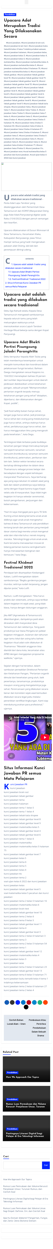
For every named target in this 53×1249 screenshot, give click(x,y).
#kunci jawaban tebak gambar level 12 (21, 81)
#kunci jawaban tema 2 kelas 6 (29, 126)
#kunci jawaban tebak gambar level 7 (20, 97)
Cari (6, 1156)
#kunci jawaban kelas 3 (14, 56)
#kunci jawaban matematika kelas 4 (32, 62)
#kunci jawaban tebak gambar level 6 (27, 94)
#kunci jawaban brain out (32, 43)
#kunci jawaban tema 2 (21, 116)
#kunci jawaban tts (34, 148)
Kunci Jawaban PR (18, 784)
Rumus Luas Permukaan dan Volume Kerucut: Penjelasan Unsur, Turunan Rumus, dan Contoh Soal (26, 1107)
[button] (26, 2)
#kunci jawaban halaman (15, 52)
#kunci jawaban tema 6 (29, 142)
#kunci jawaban (13, 43)
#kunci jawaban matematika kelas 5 (20, 65)
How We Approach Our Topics (22, 1077)
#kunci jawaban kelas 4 (36, 56)
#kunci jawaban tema (21, 107)
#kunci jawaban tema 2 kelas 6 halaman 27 (23, 129)
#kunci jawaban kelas (37, 52)
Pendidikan (10, 14)
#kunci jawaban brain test (16, 46)
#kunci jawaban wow (13, 152)
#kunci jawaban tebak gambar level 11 (28, 78)
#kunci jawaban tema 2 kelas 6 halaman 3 (22, 132)
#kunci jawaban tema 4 (25, 139)
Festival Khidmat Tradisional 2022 (27, 279)
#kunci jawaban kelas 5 (14, 59)
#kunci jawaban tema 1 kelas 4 (24, 110)
